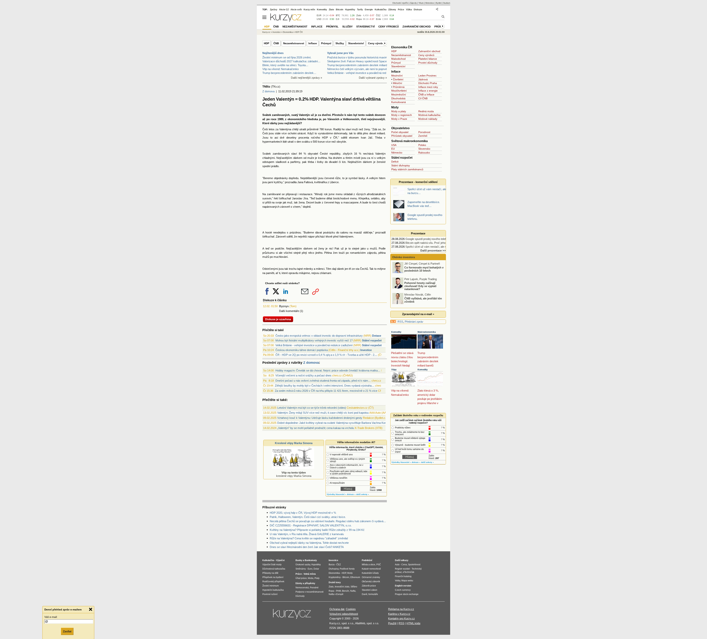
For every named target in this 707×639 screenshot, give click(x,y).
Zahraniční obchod (429, 51)
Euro (310, 569)
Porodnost (424, 132)
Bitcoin (339, 9)
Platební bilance (427, 58)
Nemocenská (302, 587)
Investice (366, 350)
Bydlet (438, 3)
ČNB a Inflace (426, 94)
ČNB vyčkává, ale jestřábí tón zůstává (423, 300)
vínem (296, 206)
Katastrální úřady (370, 573)
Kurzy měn (309, 9)
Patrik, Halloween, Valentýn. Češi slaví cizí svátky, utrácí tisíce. (308, 516)
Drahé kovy (335, 582)
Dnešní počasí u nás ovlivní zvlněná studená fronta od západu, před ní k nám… (323, 380)
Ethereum (355, 577)
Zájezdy (413, 3)
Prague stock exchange (406, 594)
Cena (404, 564)
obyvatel (313, 153)
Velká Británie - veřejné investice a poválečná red (356, 72)
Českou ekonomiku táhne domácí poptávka (301, 350)
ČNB (276, 43)
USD (319, 19)
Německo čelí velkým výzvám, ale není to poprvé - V (359, 69)
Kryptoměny (335, 577)
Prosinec (431, 75)
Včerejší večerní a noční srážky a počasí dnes (303, 375)
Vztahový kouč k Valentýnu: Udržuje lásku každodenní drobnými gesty (319, 417)
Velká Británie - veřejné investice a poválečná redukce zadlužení (314, 345)
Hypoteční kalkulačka (273, 590)
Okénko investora (403, 257)
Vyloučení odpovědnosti (343, 613)
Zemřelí (422, 135)
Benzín (345, 591)
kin (344, 161)
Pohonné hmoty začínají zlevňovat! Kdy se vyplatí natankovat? (420, 286)
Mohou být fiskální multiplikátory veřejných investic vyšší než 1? (314, 340)
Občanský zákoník (371, 581)
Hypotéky (350, 9)
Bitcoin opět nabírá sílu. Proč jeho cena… (430, 242)
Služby (339, 43)
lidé (285, 141)
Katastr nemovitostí (371, 569)
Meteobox (429, 3)
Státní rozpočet (372, 340)
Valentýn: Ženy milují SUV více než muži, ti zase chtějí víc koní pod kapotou (323, 412)
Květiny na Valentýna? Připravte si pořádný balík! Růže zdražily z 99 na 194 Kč (317, 529)
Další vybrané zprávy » (373, 77)
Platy (316, 578)
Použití (392, 623)
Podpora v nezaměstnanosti (309, 592)
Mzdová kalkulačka (429, 115)
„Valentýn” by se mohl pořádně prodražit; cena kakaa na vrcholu (315, 428)
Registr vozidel (402, 569)
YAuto (421, 3)
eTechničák (408, 572)
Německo (396, 152)
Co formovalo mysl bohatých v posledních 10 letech (424, 269)
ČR (335, 137)
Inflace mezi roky (428, 86)
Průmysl (326, 43)
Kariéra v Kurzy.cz (399, 613)
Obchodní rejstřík (400, 3)
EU (393, 148)
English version (403, 585)
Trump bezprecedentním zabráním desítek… (289, 72)
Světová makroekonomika (409, 141)
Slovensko (424, 148)
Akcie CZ (284, 9)
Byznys (284, 306)
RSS (400, 321)
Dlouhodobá (398, 98)
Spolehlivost (414, 564)
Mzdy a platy (398, 111)
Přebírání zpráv (414, 321)
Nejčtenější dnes (273, 53)
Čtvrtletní (398, 79)
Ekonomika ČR (401, 47)
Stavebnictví (356, 43)
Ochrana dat (336, 609)
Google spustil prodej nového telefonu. (428, 238)
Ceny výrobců (377, 43)
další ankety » (362, 494)
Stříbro (354, 586)
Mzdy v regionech (401, 115)
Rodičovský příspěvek (273, 581)
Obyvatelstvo (400, 128)
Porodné (314, 587)
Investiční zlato (342, 586)
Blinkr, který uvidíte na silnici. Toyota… (285, 65)
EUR (319, 15)
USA (393, 145)
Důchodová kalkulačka (273, 569)
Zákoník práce (369, 585)
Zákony (392, 9)
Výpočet (280, 560)
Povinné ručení (269, 594)
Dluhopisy (334, 569)
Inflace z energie (428, 90)
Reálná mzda (426, 111)
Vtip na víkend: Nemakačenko (280, 69)
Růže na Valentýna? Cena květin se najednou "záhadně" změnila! (309, 538)
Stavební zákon (369, 590)
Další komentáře (289, 310)
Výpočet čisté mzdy (272, 564)
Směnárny (301, 569)
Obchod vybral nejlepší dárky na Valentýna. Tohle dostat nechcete (309, 542)
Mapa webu (407, 580)
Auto (397, 564)
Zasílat (67, 631)
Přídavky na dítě (270, 573)
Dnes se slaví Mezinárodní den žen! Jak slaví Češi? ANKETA (307, 547)
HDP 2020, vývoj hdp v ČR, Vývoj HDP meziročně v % (303, 512)
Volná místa (310, 574)
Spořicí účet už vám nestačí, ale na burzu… (431, 246)
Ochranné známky (371, 577)
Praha (433, 83)
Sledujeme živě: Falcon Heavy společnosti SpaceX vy (359, 61)
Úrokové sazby (303, 564)
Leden (422, 75)
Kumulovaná (398, 102)
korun (328, 129)
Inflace (312, 43)
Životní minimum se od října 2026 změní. (286, 57)
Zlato (358, 15)
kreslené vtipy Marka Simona (293, 474)
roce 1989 (277, 119)
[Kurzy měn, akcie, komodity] (292, 615)
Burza (332, 564)
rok (326, 194)
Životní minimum (270, 585)
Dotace (376, 335)
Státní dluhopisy (400, 165)
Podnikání (367, 560)
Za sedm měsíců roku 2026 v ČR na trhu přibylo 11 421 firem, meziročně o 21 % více (326, 390)
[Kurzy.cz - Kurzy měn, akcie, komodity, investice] (285, 20)
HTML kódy (414, 623)
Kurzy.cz (266, 32)
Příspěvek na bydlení (272, 577)
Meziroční (397, 75)
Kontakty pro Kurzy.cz (401, 618)
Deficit (394, 161)
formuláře (373, 594)
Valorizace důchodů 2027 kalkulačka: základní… (291, 61)
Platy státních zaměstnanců (407, 169)
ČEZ (378, 15)
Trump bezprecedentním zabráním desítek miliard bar (359, 65)
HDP (266, 43)
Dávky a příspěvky (305, 583)
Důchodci (423, 83)
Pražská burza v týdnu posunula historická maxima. (358, 57)
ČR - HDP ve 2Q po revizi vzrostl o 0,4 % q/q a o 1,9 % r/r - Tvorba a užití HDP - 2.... (326, 354)
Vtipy (394, 369)
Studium (446, 3)
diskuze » (351, 494)
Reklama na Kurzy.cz (401, 609)
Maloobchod (398, 58)
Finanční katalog (403, 576)
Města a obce (368, 564)
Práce (401, 9)
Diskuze (418, 9)
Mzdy (395, 107)
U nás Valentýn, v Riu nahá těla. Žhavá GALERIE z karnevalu (307, 534)
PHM (338, 591)
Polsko (422, 145)
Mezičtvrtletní (399, 90)
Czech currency (403, 590)
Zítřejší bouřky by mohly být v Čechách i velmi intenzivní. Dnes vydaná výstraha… (324, 385)
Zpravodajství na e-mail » (418, 314)
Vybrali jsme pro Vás (340, 53)
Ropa (359, 19)
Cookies (351, 609)
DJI (337, 19)
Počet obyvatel (399, 132)
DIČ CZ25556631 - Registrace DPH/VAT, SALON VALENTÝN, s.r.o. (310, 525)
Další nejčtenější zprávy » (306, 77)
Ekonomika (288, 32)
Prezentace (418, 233)
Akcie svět (296, 9)
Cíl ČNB (423, 98)
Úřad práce (301, 578)
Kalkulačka (380, 9)
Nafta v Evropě (336, 594)
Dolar (316, 569)
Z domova (268, 91)
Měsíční (397, 83)
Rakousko (424, 152)
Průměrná (398, 86)
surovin (266, 198)
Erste (378, 19)
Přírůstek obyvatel (401, 135)
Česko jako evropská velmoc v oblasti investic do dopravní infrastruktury (319, 335)
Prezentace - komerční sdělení (418, 182)
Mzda (310, 578)
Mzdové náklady (427, 118)
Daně (364, 594)
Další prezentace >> (433, 250)
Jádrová (423, 79)
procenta (303, 137)
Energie (369, 9)
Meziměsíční (398, 94)
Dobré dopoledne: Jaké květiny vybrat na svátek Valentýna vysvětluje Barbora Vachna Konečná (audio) (339, 422)
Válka (409, 9)
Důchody (300, 596)
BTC (338, 15)
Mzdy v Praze (399, 118)
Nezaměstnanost (293, 43)
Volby (397, 580)
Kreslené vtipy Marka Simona (293, 443)
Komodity (396, 332)
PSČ (378, 564)
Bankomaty (311, 560)
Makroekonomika (427, 332)
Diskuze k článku (275, 300)
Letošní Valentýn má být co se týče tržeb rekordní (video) (311, 407)
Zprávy (273, 9)
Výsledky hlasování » (336, 494)
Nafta (353, 591)
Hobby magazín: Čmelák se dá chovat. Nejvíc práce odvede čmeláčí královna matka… (327, 370)
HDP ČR (299, 32)
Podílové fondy (347, 569)
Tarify (360, 9)
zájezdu (372, 252)
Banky (299, 560)
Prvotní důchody (427, 62)
